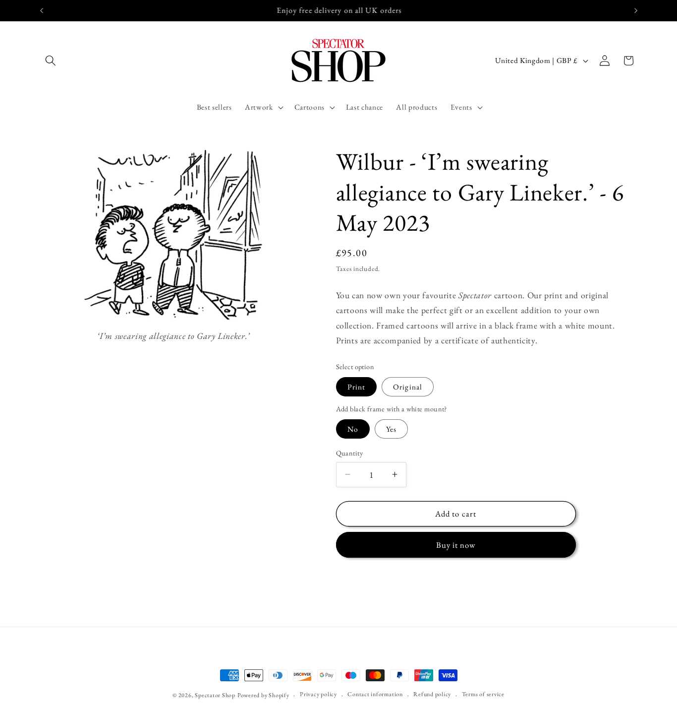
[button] (50, 60)
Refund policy (432, 694)
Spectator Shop (215, 695)
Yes (391, 429)
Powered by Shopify (263, 695)
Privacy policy (318, 694)
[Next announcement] (636, 10)
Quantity (349, 453)
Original (407, 386)
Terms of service (483, 694)
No (352, 429)
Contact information (375, 694)
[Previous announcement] (42, 10)
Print (356, 386)
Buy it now (456, 544)
